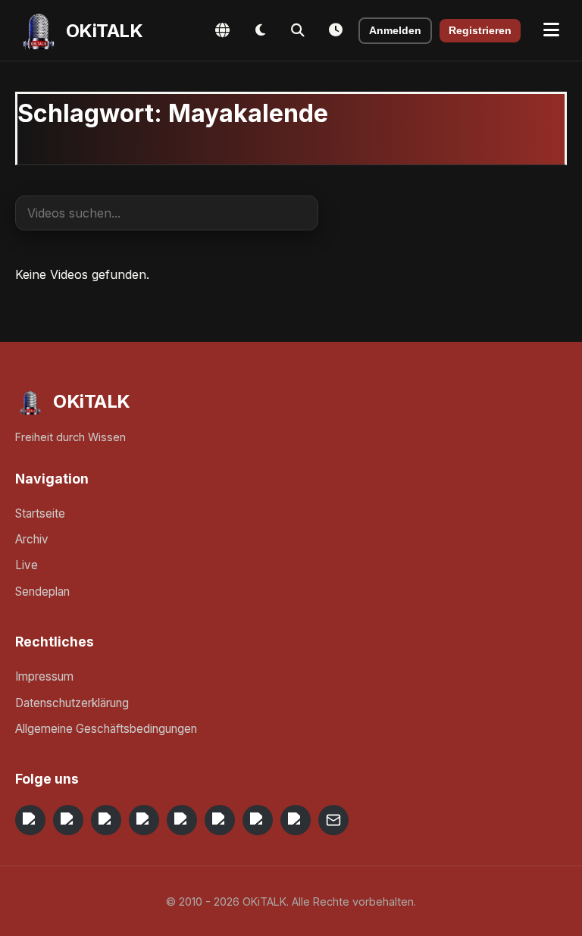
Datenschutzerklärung (72, 703)
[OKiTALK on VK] (144, 820)
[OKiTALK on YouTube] (220, 820)
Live (26, 565)
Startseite (40, 513)
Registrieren (480, 30)
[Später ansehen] (336, 30)
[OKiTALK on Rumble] (257, 820)
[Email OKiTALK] (333, 820)
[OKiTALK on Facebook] (68, 820)
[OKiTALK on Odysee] (106, 820)
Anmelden (395, 30)
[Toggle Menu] (551, 30)
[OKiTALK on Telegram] (30, 820)
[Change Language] (222, 30)
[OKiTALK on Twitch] (182, 820)
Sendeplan (42, 591)
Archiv (31, 539)
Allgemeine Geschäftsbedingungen (106, 729)
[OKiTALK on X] (295, 820)
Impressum (44, 676)
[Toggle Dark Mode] (260, 30)
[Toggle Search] (298, 30)
